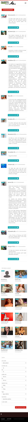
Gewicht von (4, 383)
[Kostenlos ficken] (8, 3)
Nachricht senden (13, 27)
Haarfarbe (4, 396)
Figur (3, 391)
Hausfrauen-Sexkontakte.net (19, 418)
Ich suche (4, 360)
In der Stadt (4, 401)
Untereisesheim (22, 15)
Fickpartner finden (21, 407)
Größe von (4, 374)
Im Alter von (4, 365)
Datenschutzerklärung (5, 420)
